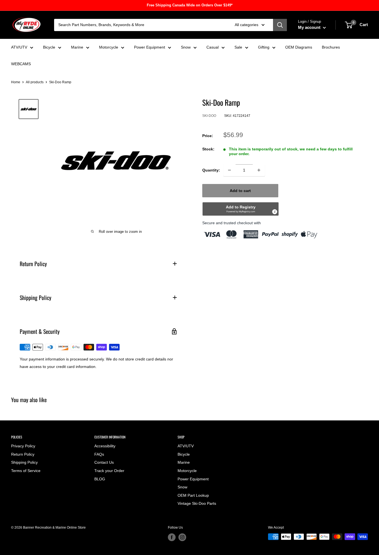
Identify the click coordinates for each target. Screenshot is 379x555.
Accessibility (104, 446)
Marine (77, 47)
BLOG (99, 479)
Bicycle (49, 47)
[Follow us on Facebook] (172, 537)
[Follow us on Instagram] (182, 537)
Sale (238, 47)
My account (310, 27)
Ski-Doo (209, 116)
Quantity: (211, 170)
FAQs (99, 454)
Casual (212, 47)
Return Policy (22, 454)
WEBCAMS (21, 64)
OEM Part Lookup (193, 495)
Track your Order (109, 470)
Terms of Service (26, 470)
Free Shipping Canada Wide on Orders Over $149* (190, 5)
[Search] (280, 25)
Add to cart (240, 190)
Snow (186, 47)
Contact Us (104, 462)
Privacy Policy (23, 446)
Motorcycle (108, 47)
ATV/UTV (19, 47)
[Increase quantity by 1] (259, 170)
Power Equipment (149, 47)
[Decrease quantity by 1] (229, 170)
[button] (241, 209)
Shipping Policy (24, 462)
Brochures (331, 47)
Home (15, 82)
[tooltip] (274, 211)
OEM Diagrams (298, 47)
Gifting (263, 47)
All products (35, 82)
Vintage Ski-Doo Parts (197, 503)
